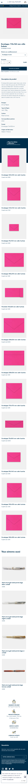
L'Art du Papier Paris (14, 2)
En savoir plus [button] (10, 779)
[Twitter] (9, 769)
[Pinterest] (13, 769)
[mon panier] (25, 2)
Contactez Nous (14, 727)
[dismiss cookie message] (25, 777)
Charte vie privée (8, 763)
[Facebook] (6, 769)
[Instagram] (2, 769)
